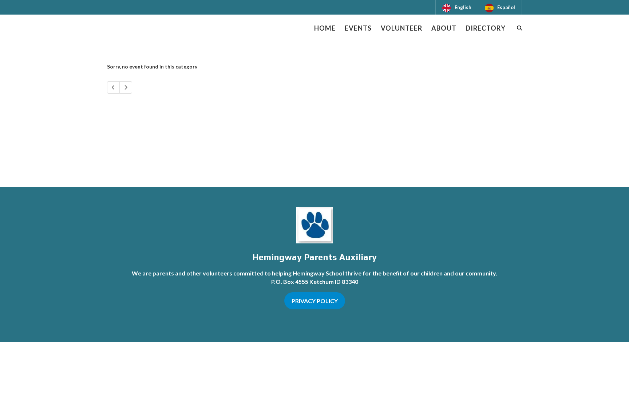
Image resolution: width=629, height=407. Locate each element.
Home (325, 28)
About (443, 28)
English (463, 7)
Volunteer (401, 28)
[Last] (125, 87)
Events (358, 28)
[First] (113, 87)
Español (506, 7)
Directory (486, 28)
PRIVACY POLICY (315, 300)
